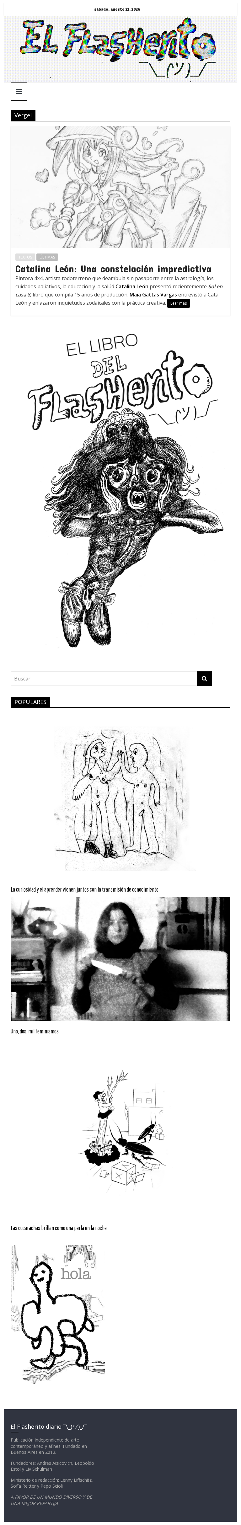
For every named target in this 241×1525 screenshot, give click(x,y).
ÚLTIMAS (47, 257)
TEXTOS (25, 257)
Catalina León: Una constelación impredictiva (113, 268)
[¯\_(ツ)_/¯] (121, 19)
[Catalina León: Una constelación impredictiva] (120, 129)
